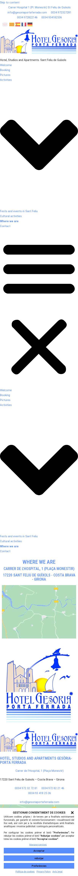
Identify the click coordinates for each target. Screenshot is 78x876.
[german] (30, 25)
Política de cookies (25, 871)
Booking (5, 70)
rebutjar (39, 858)
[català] (12, 25)
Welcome (6, 65)
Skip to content (10, 2)
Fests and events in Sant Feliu (19, 211)
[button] (72, 812)
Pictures (5, 75)
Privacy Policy (44, 871)
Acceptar (39, 850)
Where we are (9, 221)
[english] (5, 25)
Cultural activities (11, 216)
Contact (5, 226)
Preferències (39, 865)
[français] (24, 25)
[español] (18, 25)
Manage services (38, 844)
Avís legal (57, 871)
